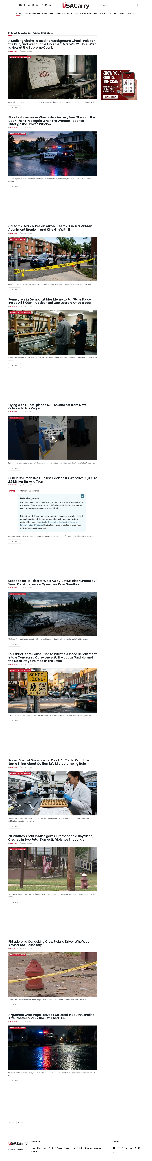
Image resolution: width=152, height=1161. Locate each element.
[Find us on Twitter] (33, 5)
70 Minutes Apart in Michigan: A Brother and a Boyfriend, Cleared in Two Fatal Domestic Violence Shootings (50, 838)
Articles (51, 1148)
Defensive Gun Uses (17, 134)
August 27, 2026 (26, 51)
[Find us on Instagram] (29, 5)
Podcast (67, 1148)
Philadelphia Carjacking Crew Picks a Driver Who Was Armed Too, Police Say (48, 943)
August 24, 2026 (26, 664)
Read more (16, 107)
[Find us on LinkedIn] (37, 5)
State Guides (35, 1148)
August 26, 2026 (26, 306)
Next (20, 1123)
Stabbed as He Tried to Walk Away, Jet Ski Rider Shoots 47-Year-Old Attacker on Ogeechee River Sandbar (52, 582)
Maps (44, 1148)
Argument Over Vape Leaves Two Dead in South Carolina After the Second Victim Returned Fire (51, 1016)
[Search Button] (137, 5)
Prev (13, 1123)
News (12, 491)
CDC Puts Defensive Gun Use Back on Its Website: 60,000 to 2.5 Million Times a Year (52, 480)
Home (18, 13)
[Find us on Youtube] (20, 5)
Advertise (97, 1148)
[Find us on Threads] (50, 5)
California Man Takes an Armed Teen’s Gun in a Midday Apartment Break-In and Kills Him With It (50, 228)
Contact (131, 13)
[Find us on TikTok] (42, 5)
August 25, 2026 (26, 412)
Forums (59, 1148)
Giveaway (88, 1148)
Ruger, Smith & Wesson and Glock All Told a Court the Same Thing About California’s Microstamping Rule (49, 762)
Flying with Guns (16, 418)
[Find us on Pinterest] (46, 5)
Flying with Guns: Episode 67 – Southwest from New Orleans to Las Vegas (47, 407)
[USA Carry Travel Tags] (119, 85)
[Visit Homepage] (76, 5)
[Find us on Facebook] (24, 5)
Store (74, 1148)
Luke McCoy (14, 51)
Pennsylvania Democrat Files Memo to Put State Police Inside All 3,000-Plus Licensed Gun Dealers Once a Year (50, 301)
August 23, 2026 (26, 843)
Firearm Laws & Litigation (20, 57)
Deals (81, 1148)
